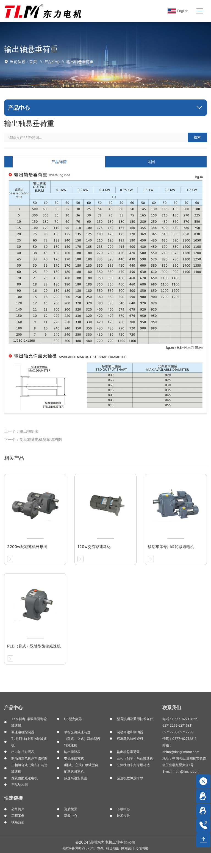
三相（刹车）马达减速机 (135, 758)
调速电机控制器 (22, 732)
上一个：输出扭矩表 (21, 431)
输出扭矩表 (72, 752)
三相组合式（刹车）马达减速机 (29, 768)
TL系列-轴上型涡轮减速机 (29, 742)
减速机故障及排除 (130, 778)
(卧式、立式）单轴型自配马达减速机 (81, 768)
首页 (33, 61)
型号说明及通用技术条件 (135, 719)
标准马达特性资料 (130, 739)
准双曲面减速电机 (24, 778)
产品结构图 (19, 785)
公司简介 (17, 809)
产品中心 (52, 61)
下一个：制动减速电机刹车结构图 (33, 439)
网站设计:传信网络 (134, 848)
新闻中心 (70, 816)
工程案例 (17, 816)
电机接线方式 (74, 758)
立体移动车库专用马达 (133, 765)
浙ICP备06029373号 (79, 848)
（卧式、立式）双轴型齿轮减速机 (82, 742)
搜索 (197, 137)
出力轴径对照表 (22, 752)
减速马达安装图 (75, 778)
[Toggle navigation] (200, 11)
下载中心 (123, 809)
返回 (151, 161)
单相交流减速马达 (77, 732)
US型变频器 (73, 719)
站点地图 (112, 848)
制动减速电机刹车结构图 (29, 758)
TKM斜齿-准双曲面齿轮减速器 (29, 722)
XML (100, 848)
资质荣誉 (70, 809)
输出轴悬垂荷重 (79, 61)
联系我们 (17, 822)
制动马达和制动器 (130, 732)
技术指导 (123, 816)
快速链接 (13, 798)
